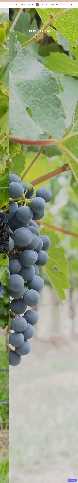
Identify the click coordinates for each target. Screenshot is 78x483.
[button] (3, 5)
